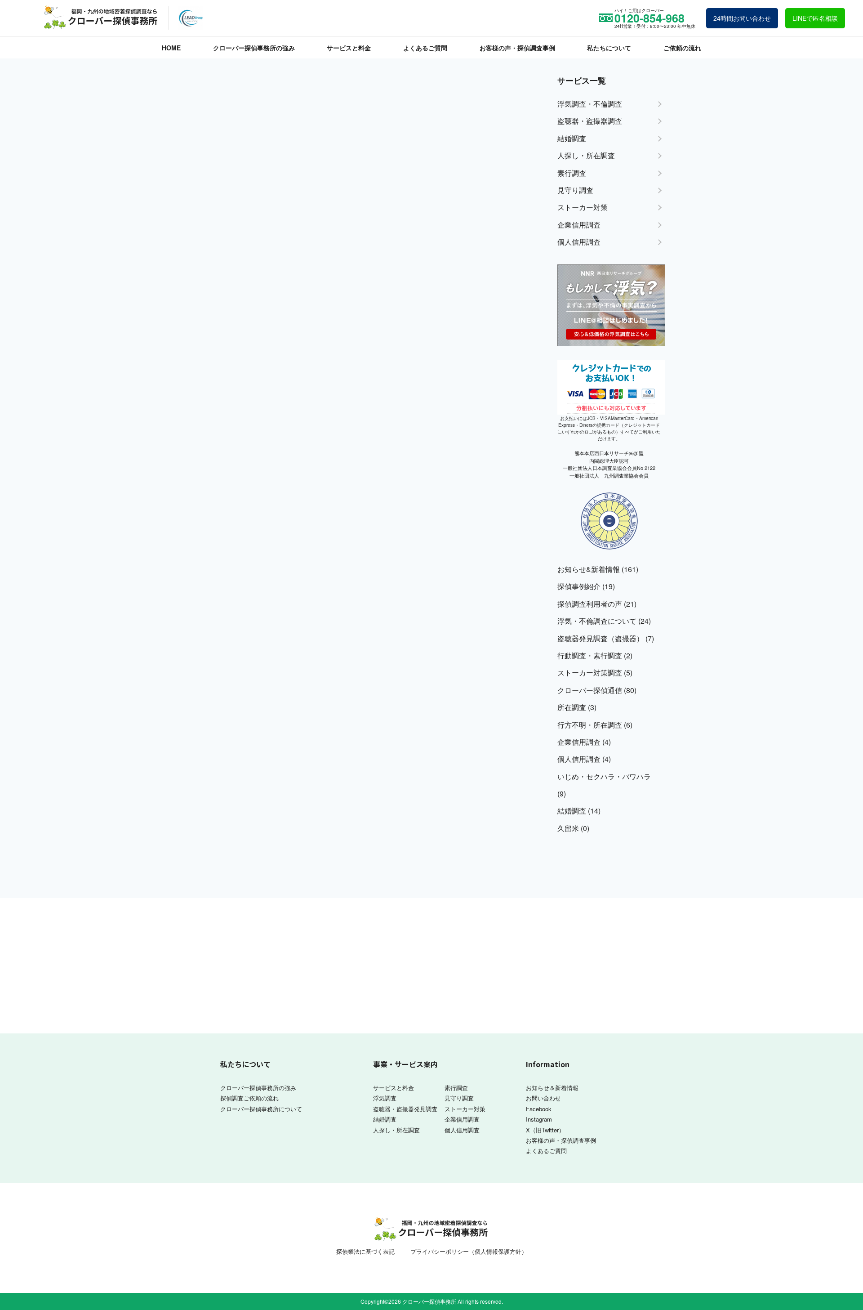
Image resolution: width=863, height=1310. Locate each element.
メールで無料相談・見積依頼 (780, 617)
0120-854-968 (786, 550)
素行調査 (456, 1087)
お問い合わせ (543, 1098)
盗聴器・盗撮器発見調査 (405, 1108)
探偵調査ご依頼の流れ (249, 1098)
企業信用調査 (579, 742)
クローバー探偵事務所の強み (254, 47)
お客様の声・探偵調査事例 (517, 47)
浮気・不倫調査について (596, 621)
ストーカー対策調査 (589, 672)
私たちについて (609, 47)
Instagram (539, 1119)
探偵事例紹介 (579, 586)
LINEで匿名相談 (815, 17)
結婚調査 (571, 810)
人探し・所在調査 (396, 1130)
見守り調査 (459, 1098)
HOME (171, 47)
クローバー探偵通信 (589, 690)
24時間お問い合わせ (742, 17)
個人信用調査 (579, 759)
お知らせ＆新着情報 (552, 1087)
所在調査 (571, 707)
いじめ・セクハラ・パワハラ (604, 776)
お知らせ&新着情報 (588, 569)
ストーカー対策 (465, 1108)
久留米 (568, 828)
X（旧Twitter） (545, 1130)
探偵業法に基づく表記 (365, 1251)
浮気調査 (384, 1098)
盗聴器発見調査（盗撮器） (600, 638)
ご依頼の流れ (682, 47)
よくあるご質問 (425, 47)
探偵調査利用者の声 (589, 604)
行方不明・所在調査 (589, 725)
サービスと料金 (349, 47)
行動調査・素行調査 (589, 655)
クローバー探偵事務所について (261, 1108)
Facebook (539, 1108)
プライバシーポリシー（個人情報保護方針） (468, 1251)
